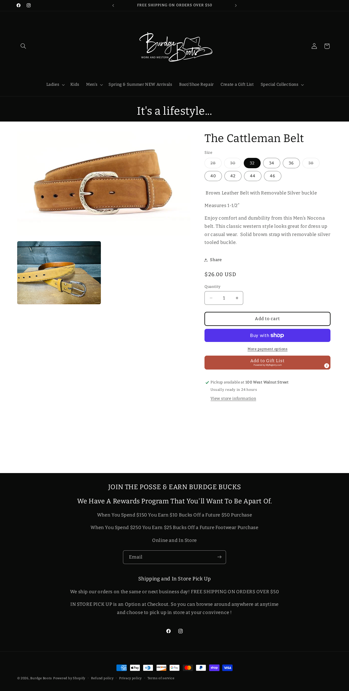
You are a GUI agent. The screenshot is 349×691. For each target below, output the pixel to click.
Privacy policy (130, 678)
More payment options (268, 349)
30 (235, 164)
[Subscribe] (219, 557)
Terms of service (161, 678)
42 (233, 175)
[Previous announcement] (113, 5)
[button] (23, 46)
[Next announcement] (236, 5)
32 (252, 163)
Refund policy (102, 678)
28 (216, 164)
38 (314, 164)
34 (271, 163)
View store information (233, 398)
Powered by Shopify (69, 678)
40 (213, 175)
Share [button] (216, 259)
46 (272, 175)
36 (291, 163)
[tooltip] (326, 365)
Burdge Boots (41, 678)
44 (252, 175)
